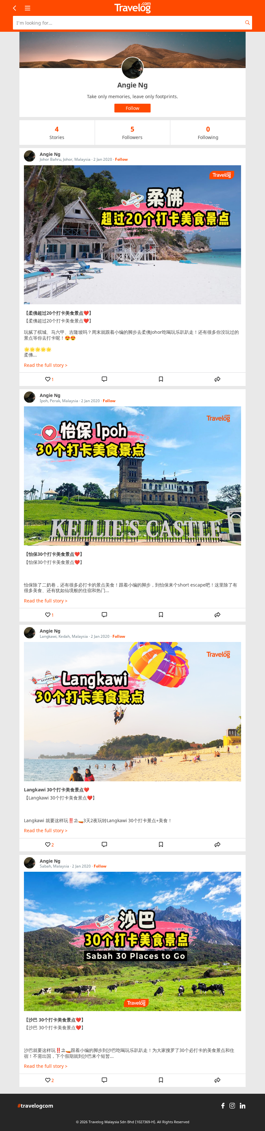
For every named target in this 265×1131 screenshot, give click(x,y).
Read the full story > (46, 365)
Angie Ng (50, 154)
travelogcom (35, 1106)
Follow (121, 159)
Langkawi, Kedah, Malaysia (64, 636)
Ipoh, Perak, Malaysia (59, 400)
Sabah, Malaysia (54, 866)
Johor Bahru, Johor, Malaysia (65, 159)
